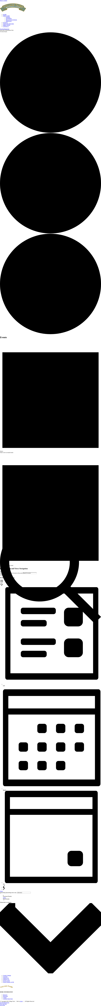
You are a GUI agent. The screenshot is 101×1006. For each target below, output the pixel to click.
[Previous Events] (4, 887)
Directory (5, 994)
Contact (5, 997)
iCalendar (5, 976)
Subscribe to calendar (5, 902)
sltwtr (21, 1001)
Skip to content (3, 0)
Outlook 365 (6, 978)
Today (1, 891)
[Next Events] (4, 888)
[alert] (50, 396)
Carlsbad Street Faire (8, 998)
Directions (5, 996)
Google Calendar (7, 975)
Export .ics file (6, 980)
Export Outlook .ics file (8, 982)
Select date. (14, 892)
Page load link (3, 1004)
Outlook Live (6, 979)
